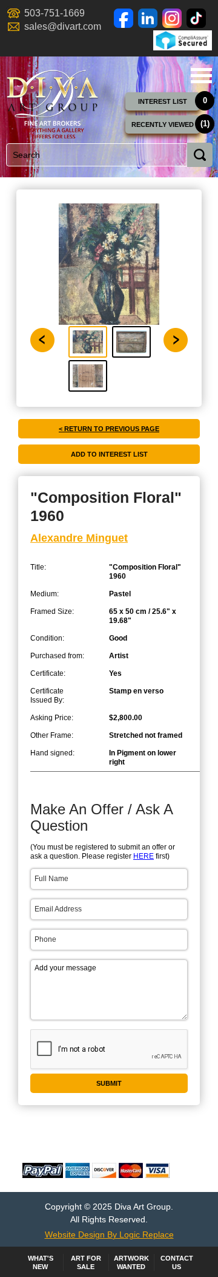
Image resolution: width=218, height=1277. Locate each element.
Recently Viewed (162, 124)
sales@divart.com (62, 26)
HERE (143, 856)
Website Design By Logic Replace (109, 1234)
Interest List (162, 101)
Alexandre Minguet (79, 538)
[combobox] (107, 154)
